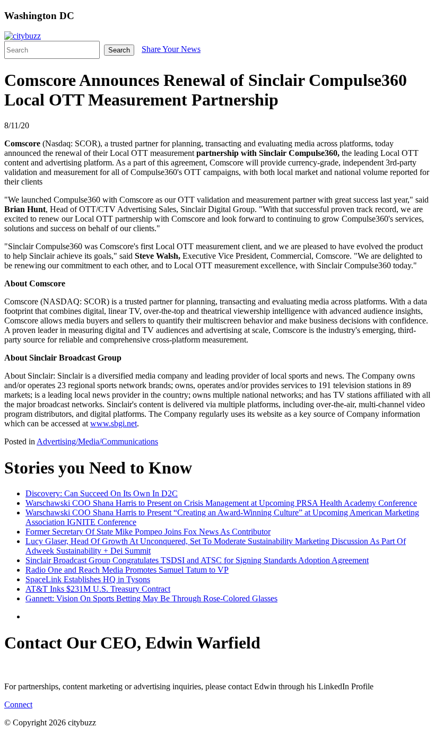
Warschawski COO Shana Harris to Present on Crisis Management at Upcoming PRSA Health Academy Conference (221, 502)
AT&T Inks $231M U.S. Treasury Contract (97, 588)
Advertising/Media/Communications (97, 441)
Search (119, 50)
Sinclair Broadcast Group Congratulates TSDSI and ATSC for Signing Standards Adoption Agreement (197, 560)
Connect (18, 704)
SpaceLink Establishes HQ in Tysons (87, 579)
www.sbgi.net (113, 423)
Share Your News (171, 49)
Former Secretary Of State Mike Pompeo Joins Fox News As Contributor (148, 531)
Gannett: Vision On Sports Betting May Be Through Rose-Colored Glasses (151, 598)
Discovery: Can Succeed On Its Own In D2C (101, 493)
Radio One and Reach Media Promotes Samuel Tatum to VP (127, 569)
